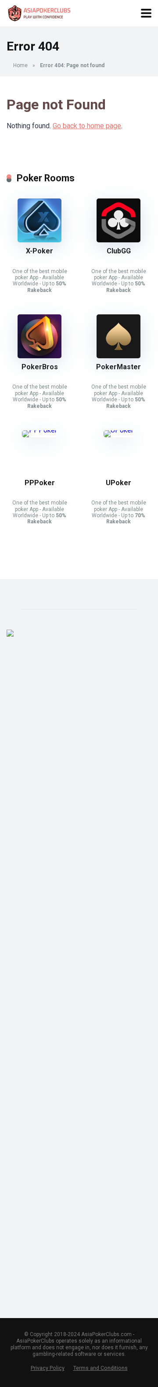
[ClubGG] (118, 240)
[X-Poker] (39, 240)
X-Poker (39, 251)
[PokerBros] (39, 356)
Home (20, 65)
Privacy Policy (48, 1368)
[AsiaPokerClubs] (40, 12)
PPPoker (40, 483)
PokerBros (40, 367)
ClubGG (119, 251)
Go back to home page (87, 126)
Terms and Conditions (100, 1368)
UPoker (118, 483)
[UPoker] (118, 430)
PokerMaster (118, 367)
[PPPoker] (39, 430)
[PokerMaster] (118, 356)
